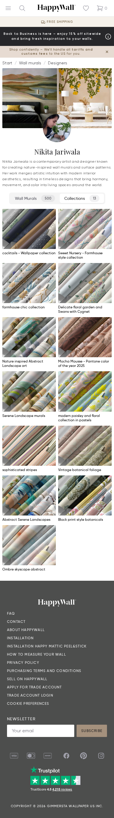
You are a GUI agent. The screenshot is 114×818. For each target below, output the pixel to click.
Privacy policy (23, 662)
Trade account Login (30, 695)
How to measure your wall (36, 654)
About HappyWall (26, 630)
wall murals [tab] (33, 198)
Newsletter (21, 718)
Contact (16, 621)
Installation (20, 638)
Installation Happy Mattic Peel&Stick (47, 646)
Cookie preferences (28, 703)
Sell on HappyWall (27, 679)
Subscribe (91, 730)
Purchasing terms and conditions (44, 671)
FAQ (11, 613)
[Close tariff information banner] (107, 51)
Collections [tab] (80, 198)
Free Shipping (60, 21)
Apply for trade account (34, 687)
